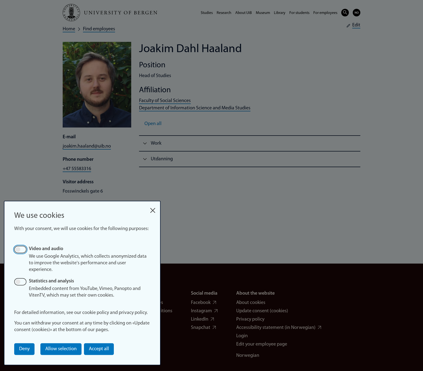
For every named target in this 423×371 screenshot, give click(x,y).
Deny (24, 349)
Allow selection (61, 349)
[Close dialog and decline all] (152, 208)
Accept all (99, 349)
